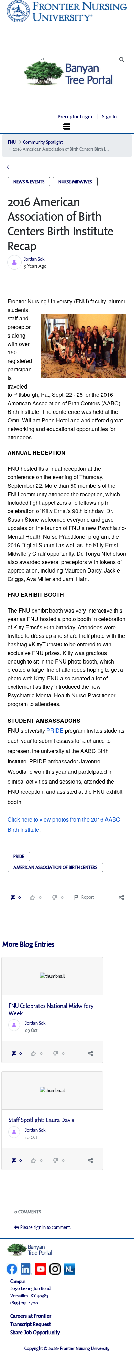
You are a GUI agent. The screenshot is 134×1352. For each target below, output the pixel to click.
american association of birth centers (55, 867)
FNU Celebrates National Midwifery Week (51, 1009)
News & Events (28, 182)
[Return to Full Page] (7, 167)
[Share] (121, 897)
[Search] (86, 59)
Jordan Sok (34, 259)
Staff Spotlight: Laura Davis (41, 1120)
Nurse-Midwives (75, 182)
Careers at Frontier (30, 1316)
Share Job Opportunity (35, 1332)
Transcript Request (30, 1324)
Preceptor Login (75, 116)
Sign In (109, 116)
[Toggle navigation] (67, 126)
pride (18, 856)
